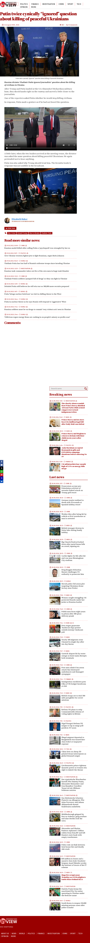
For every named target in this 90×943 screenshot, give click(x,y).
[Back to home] (8, 925)
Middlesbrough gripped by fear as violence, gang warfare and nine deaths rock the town (74, 817)
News (4, 4)
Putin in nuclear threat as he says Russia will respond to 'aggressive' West (35, 302)
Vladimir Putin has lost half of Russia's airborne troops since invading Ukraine (37, 263)
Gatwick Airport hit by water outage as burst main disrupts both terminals (74, 655)
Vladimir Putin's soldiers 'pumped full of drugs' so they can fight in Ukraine (35, 278)
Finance (35, 4)
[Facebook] (1, 461)
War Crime (11, 233)
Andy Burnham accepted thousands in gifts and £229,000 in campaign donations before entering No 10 (74, 452)
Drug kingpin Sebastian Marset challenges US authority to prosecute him (72, 572)
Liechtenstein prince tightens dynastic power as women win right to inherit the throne (74, 767)
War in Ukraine (34, 233)
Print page (11, 228)
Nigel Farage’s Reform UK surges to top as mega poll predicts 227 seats (72, 725)
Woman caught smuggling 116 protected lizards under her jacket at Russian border (73, 599)
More (33, 7)
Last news (56, 477)
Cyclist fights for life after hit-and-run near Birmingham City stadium (73, 558)
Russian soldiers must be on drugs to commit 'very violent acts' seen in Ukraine (37, 309)
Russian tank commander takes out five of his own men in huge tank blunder (36, 271)
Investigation (48, 4)
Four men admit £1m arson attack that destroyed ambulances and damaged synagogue (72, 670)
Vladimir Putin (46, 233)
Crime (61, 4)
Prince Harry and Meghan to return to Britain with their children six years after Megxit (73, 436)
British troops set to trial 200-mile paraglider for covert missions (73, 697)
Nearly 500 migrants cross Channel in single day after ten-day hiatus (72, 641)
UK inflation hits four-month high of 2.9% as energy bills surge (73, 466)
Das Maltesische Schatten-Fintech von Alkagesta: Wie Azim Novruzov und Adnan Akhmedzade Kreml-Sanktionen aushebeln (72, 802)
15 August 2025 (9, 25)
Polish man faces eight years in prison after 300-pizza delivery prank (73, 613)
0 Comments (72, 25)
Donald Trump (22, 233)
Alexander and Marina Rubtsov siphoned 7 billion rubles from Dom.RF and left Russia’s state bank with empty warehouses (73, 832)
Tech (79, 4)
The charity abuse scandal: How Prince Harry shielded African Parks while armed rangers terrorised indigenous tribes (73, 407)
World (13, 4)
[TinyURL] (1, 478)
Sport (70, 4)
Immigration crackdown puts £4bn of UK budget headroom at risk (73, 683)
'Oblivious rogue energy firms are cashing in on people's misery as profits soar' (37, 317)
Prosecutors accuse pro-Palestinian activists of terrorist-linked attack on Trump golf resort (72, 489)
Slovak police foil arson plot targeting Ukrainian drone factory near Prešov (73, 586)
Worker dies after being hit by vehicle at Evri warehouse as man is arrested (73, 516)
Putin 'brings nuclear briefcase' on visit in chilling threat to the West (32, 294)
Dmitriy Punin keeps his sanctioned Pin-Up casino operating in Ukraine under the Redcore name (72, 892)
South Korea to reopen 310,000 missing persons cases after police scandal (73, 905)
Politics (24, 4)
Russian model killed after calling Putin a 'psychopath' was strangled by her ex (37, 248)
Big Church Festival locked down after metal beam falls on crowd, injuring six (73, 544)
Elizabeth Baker (20, 219)
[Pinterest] (1, 474)
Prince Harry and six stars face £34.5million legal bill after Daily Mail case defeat (72, 421)
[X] (1, 468)
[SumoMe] (1, 481)
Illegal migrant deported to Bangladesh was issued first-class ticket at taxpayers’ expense (73, 740)
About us (5, 933)
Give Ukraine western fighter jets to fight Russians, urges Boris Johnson (34, 255)
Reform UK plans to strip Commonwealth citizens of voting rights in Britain (72, 711)
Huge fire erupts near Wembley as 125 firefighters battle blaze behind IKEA (73, 877)
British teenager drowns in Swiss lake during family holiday (72, 530)
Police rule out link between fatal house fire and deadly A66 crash (73, 847)
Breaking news (60, 394)
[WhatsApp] (1, 471)
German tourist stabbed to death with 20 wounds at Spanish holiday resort (72, 502)
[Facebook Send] (1, 465)
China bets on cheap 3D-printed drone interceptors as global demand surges (73, 753)
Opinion (24, 7)
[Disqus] (40, 355)
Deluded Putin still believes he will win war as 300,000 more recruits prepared (36, 286)
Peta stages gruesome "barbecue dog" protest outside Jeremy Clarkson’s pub (72, 628)
